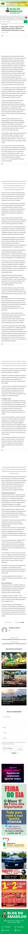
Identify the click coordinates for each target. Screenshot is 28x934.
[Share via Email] (22, 622)
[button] (26, 17)
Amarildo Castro (14, 628)
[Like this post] (16, 622)
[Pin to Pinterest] (21, 622)
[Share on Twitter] (19, 622)
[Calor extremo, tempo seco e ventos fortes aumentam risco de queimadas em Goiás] (14, 697)
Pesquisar (25, 21)
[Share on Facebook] (18, 622)
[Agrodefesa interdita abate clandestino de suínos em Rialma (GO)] (14, 678)
